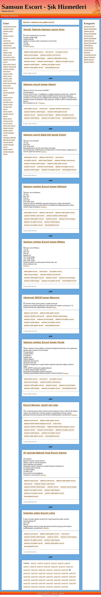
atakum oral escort (46, 157)
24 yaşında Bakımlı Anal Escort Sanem (45, 452)
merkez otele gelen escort (33, 67)
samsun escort (29, 61)
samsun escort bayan (45, 61)
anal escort (28, 484)
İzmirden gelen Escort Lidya (39, 513)
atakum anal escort (31, 481)
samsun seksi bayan (31, 64)
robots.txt (54, 593)
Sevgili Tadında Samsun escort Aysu (44, 29)
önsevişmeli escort (52, 67)
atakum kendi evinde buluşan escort (37, 423)
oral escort (49, 52)
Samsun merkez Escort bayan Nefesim (44, 186)
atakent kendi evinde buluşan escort (60, 427)
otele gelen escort (30, 108)
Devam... (31, 46)
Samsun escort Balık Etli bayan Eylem (44, 134)
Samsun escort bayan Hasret (39, 84)
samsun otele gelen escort (57, 58)
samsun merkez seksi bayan (34, 58)
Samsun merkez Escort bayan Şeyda (43, 342)
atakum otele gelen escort (33, 52)
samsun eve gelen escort (50, 64)
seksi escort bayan (31, 55)
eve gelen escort (61, 52)
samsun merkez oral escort (50, 55)
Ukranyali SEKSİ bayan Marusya (41, 297)
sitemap (61, 593)
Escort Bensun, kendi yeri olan (40, 405)
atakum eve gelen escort (64, 61)
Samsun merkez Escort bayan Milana (44, 241)
